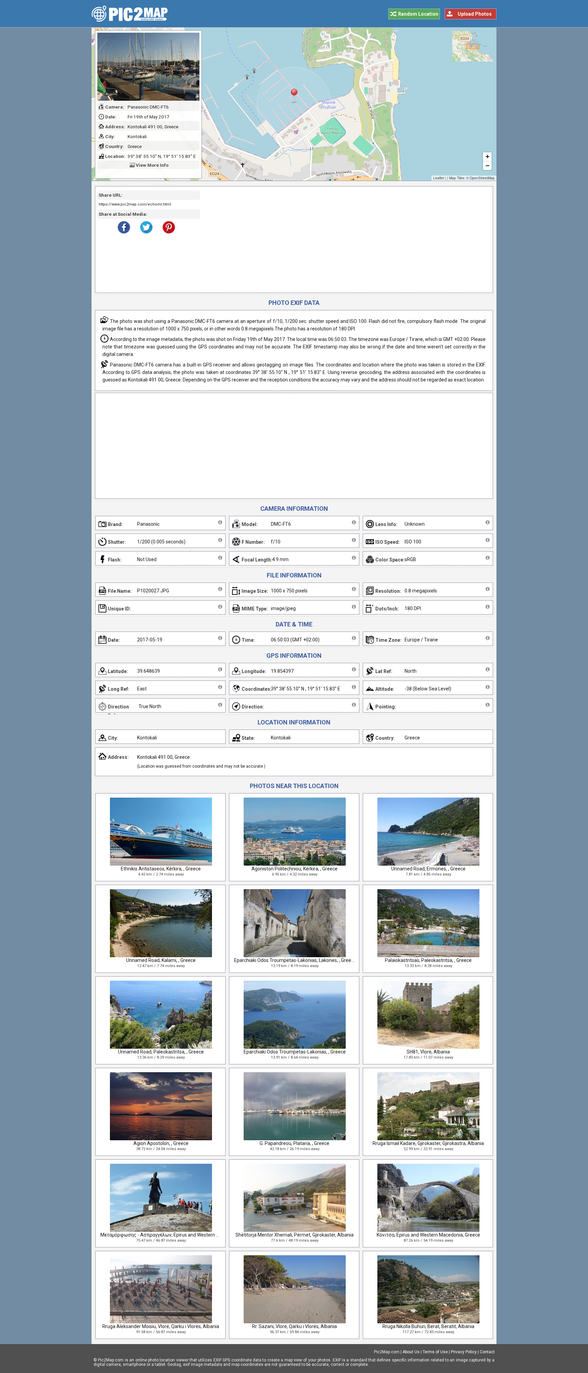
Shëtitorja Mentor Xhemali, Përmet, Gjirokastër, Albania (294, 1235)
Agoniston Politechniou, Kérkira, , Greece (294, 868)
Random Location (418, 14)
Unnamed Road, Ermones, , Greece (428, 868)
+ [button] (487, 156)
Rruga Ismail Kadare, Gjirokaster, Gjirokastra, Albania (428, 1143)
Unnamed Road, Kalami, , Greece (161, 960)
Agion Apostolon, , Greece (161, 1143)
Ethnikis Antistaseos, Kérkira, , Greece (161, 868)
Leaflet (438, 178)
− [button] (487, 165)
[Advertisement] (344, 239)
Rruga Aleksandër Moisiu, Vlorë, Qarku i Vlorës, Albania (160, 1326)
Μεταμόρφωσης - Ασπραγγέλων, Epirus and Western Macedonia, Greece (178, 1235)
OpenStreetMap (482, 178)
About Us (411, 1352)
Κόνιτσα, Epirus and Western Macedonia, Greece (428, 1235)
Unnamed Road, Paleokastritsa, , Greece (161, 1052)
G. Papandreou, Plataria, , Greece (294, 1143)
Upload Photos (475, 14)
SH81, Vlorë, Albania (428, 1052)
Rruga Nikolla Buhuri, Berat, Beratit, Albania (428, 1326)
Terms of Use (435, 1352)
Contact (487, 1352)
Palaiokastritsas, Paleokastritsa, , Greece (428, 960)
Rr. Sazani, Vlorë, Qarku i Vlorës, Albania (294, 1326)
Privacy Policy (464, 1352)
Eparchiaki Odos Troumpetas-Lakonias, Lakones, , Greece (295, 960)
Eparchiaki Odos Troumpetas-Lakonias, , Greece (295, 1052)
